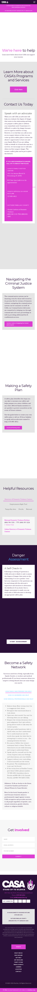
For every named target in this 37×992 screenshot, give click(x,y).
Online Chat (10, 525)
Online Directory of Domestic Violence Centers (17, 530)
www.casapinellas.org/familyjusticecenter (21, 187)
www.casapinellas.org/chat (16, 201)
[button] (34, 2)
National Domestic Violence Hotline (16, 520)
